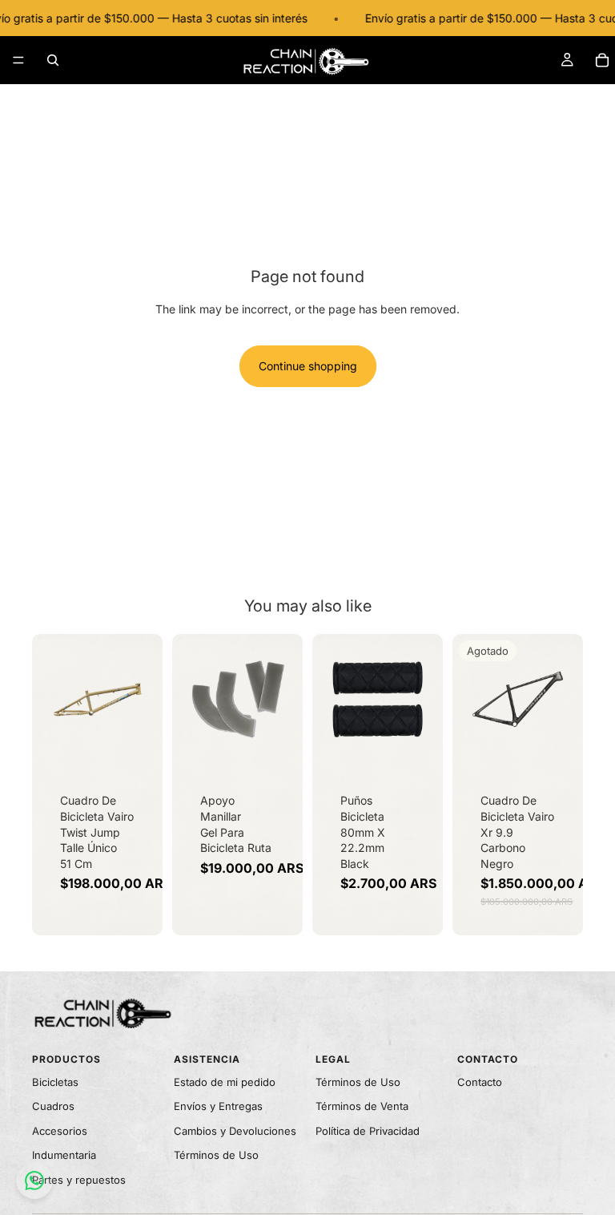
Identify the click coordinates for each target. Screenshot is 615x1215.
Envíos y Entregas (218, 1106)
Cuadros (53, 1106)
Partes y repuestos (79, 1179)
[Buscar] (52, 60)
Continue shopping (308, 366)
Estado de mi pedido (224, 1082)
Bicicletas (55, 1082)
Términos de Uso (216, 1154)
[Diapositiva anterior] (49, 698)
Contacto (479, 1082)
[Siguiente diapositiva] (145, 698)
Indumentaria (64, 1154)
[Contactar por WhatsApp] (34, 1180)
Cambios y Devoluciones (235, 1130)
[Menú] (18, 60)
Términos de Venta (362, 1106)
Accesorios (59, 1130)
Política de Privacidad (368, 1130)
